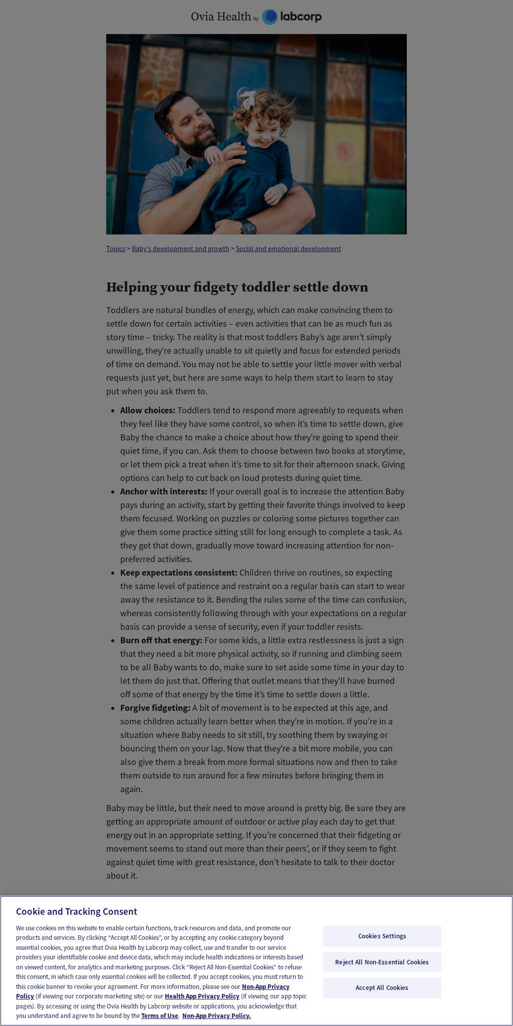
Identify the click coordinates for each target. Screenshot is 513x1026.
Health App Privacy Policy (202, 996)
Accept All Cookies (382, 987)
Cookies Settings (382, 936)
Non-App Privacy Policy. (216, 1015)
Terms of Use (159, 1015)
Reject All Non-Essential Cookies (382, 962)
